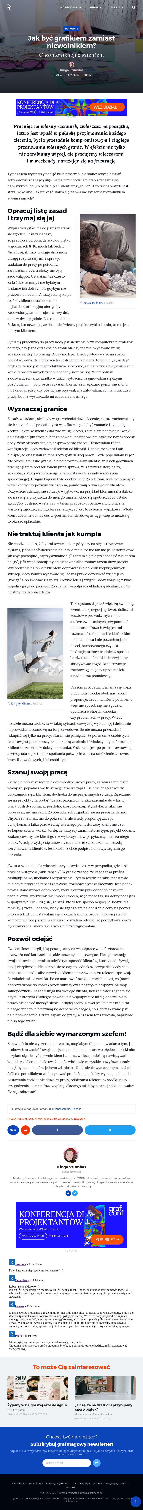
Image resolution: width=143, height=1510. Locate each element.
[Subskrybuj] (97, 1463)
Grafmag (62, 1492)
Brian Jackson (93, 303)
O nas (73, 1483)
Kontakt (70, 1487)
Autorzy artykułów (56, 1483)
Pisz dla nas (36, 1483)
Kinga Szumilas (71, 70)
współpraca (52, 1119)
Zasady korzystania (91, 1483)
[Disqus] (71, 1304)
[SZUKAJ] (134, 7)
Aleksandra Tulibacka (19, 1414)
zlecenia (79, 1119)
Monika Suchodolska (86, 1418)
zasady (67, 1119)
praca (38, 1119)
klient (29, 1119)
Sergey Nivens (21, 704)
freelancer (15, 1119)
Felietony (71, 28)
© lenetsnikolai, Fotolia (66, 1109)
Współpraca (19, 1483)
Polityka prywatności (116, 1483)
